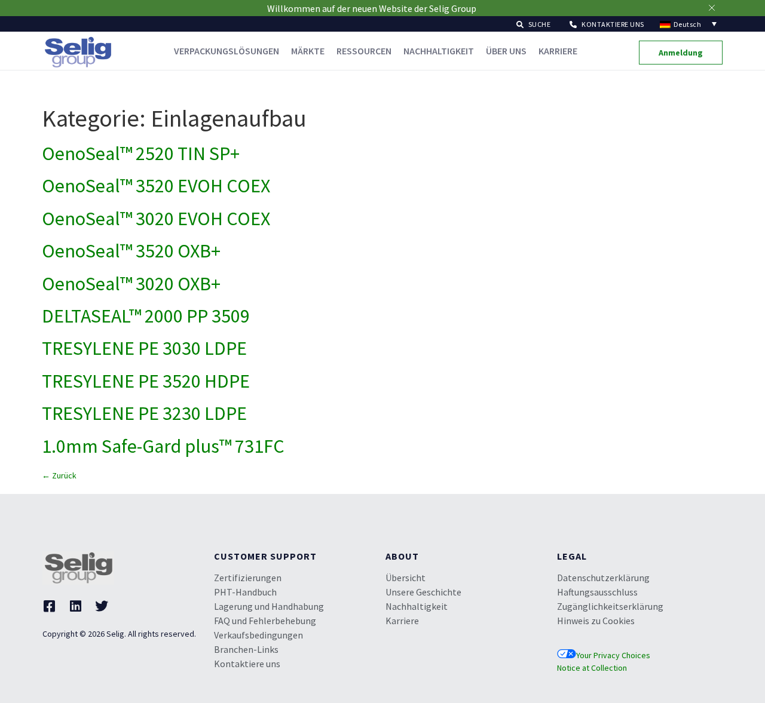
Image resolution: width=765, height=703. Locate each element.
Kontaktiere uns (247, 664)
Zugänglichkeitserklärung (610, 606)
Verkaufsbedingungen (258, 635)
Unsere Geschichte (423, 592)
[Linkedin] (75, 606)
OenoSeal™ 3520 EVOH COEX (156, 186)
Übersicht (405, 578)
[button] (534, 23)
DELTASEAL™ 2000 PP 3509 (146, 316)
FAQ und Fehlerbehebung (265, 621)
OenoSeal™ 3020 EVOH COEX (156, 219)
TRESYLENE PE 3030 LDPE (144, 348)
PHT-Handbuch (245, 592)
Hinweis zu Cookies (596, 621)
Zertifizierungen (247, 578)
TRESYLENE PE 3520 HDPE (146, 381)
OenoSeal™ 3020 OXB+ (131, 284)
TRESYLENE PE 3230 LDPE (144, 413)
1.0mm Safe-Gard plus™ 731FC (163, 446)
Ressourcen (363, 51)
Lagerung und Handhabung (269, 606)
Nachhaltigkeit (438, 51)
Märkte (308, 51)
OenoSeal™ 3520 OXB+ (131, 251)
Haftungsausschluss (597, 592)
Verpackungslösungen (226, 51)
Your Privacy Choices (613, 655)
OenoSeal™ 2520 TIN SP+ (141, 153)
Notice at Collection (592, 667)
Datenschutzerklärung (603, 578)
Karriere (557, 51)
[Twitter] (101, 606)
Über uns (506, 51)
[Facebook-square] (49, 606)
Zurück (59, 475)
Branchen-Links (246, 649)
